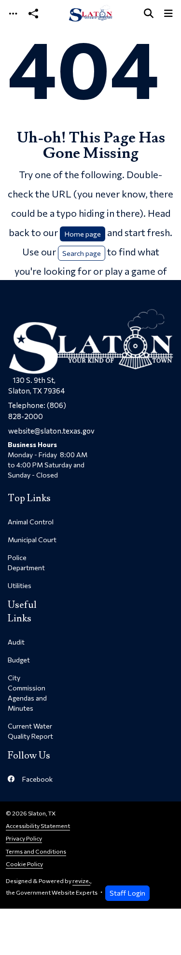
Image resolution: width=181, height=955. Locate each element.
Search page (81, 253)
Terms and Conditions (36, 851)
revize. (81, 881)
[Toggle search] (148, 13)
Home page (82, 233)
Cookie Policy (24, 864)
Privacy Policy (24, 838)
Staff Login (127, 892)
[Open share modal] (33, 13)
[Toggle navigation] (13, 13)
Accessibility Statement (38, 825)
